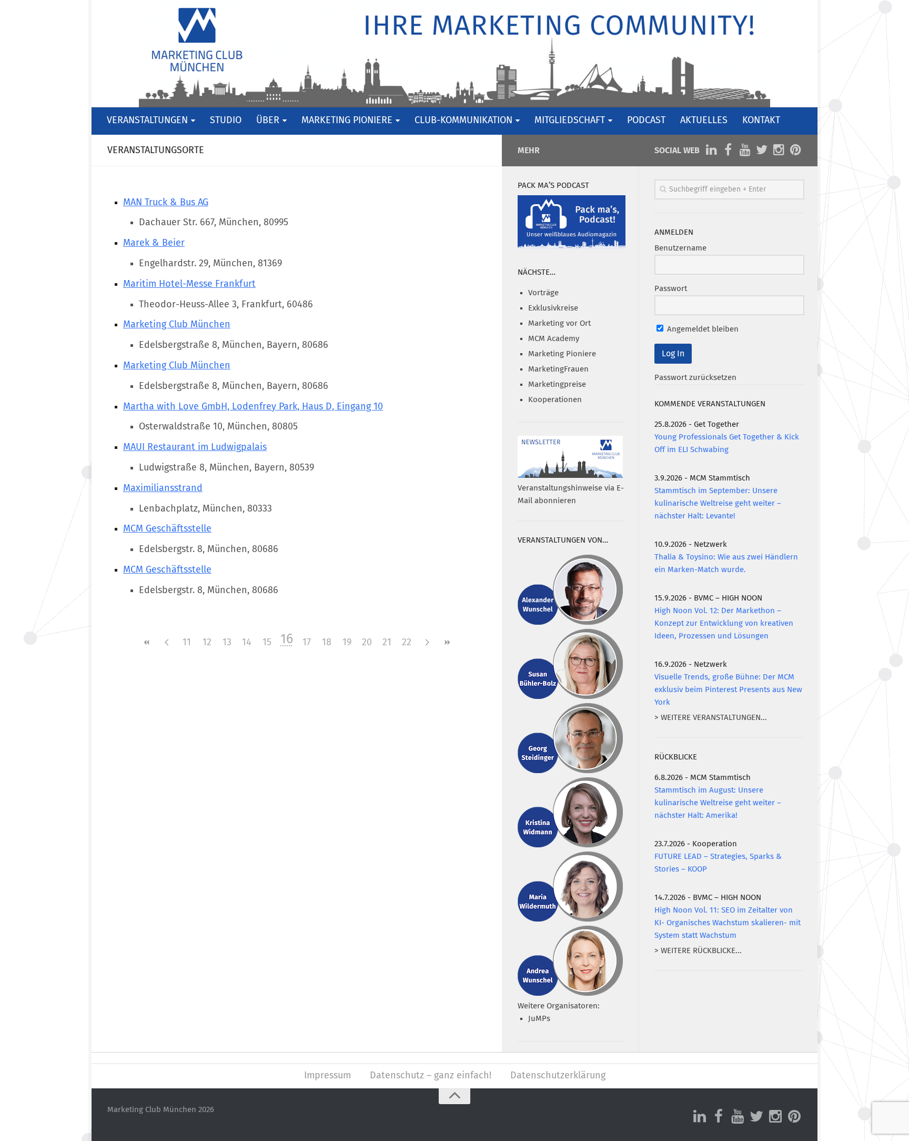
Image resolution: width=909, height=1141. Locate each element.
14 (246, 642)
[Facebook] (728, 150)
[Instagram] (778, 150)
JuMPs (539, 1019)
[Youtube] (745, 150)
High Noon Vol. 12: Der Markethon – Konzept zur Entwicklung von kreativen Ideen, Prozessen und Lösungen (723, 623)
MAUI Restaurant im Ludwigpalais (195, 447)
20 (367, 642)
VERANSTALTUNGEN (147, 120)
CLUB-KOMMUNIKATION (463, 120)
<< (147, 642)
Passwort (670, 289)
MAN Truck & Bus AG (165, 202)
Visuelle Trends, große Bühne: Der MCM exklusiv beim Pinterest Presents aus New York (728, 689)
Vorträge (543, 293)
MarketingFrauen (558, 369)
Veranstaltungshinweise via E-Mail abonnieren (571, 494)
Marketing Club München (176, 324)
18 (326, 642)
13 (227, 642)
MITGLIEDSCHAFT (569, 120)
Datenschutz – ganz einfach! (430, 1075)
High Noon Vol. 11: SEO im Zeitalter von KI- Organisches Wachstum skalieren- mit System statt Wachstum (727, 922)
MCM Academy (553, 339)
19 (346, 642)
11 (187, 642)
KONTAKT (761, 120)
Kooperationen (555, 400)
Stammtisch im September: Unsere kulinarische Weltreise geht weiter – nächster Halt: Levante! (717, 503)
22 (406, 642)
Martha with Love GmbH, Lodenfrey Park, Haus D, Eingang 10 (253, 407)
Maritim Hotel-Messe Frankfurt (189, 284)
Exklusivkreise (553, 308)
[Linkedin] (711, 150)
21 (386, 642)
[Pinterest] (795, 150)
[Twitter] (761, 150)
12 (207, 642)
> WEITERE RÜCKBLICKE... (698, 951)
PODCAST (646, 120)
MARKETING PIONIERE (346, 120)
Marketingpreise (557, 384)
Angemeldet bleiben (702, 329)
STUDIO (225, 120)
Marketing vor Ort (559, 323)
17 (306, 642)
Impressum (327, 1075)
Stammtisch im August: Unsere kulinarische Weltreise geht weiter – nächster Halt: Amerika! (717, 802)
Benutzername (680, 248)
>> (447, 642)
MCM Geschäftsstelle (167, 529)
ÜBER (267, 120)
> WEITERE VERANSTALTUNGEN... (710, 718)
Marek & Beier (154, 243)
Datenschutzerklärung (557, 1075)
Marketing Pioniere (562, 354)
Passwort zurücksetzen (695, 378)
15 (266, 642)
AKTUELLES (704, 120)
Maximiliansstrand (163, 488)
